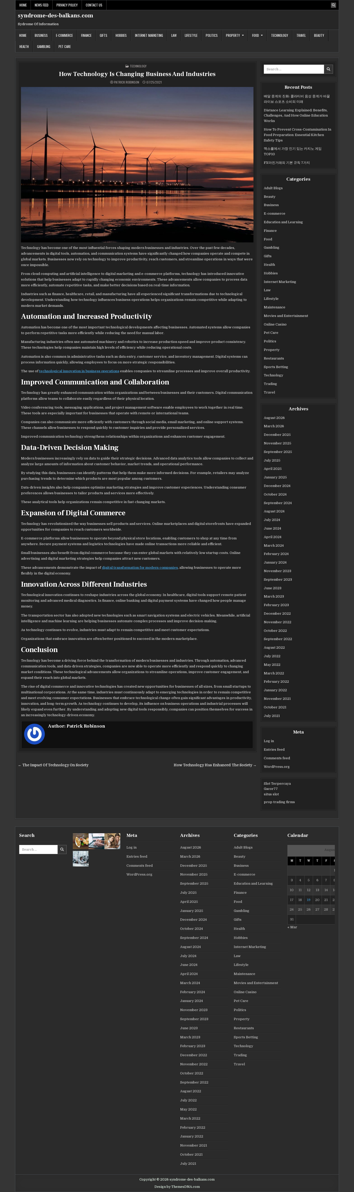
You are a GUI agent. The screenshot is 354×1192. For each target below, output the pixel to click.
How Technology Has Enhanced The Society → (215, 765)
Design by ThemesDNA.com (177, 1187)
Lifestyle (191, 35)
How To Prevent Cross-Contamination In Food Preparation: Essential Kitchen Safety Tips (297, 134)
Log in (269, 741)
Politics (212, 35)
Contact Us (94, 5)
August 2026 (274, 418)
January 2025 (275, 477)
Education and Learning (283, 222)
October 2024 (275, 494)
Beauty (319, 35)
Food (255, 35)
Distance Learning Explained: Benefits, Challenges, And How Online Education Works (296, 115)
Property (233, 35)
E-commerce (64, 35)
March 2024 (274, 545)
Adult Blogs (273, 188)
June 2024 (272, 528)
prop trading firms (279, 802)
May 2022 (272, 665)
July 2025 (272, 460)
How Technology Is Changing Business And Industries (137, 74)
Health (24, 46)
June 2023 (272, 588)
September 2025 (278, 452)
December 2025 (277, 435)
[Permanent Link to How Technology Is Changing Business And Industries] (137, 164)
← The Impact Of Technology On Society (53, 765)
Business (41, 35)
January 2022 (275, 690)
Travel (301, 35)
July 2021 (272, 716)
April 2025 (273, 469)
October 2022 (275, 631)
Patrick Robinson (126, 82)
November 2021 (277, 699)
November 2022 (277, 622)
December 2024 (277, 486)
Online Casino (275, 324)
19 (308, 900)
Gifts (103, 35)
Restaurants (274, 358)
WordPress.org (277, 767)
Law (173, 35)
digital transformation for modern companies (140, 568)
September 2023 (278, 579)
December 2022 (277, 613)
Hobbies (121, 35)
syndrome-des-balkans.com (55, 15)
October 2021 (275, 707)
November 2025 (277, 443)
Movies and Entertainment (286, 316)
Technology (279, 35)
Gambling (43, 46)
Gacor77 (271, 789)
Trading (270, 384)
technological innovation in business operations (79, 371)
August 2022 (274, 647)
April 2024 (272, 537)
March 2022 (274, 673)
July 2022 (272, 656)
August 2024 (274, 511)
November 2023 (277, 571)
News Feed (41, 5)
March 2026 (274, 426)
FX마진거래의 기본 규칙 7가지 (287, 163)
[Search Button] (333, 5)
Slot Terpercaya (277, 783)
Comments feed (277, 758)
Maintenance (274, 307)
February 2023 (276, 605)
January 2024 (275, 562)
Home (23, 5)
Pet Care (65, 46)
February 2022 (276, 681)
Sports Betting (276, 367)
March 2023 (274, 596)
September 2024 (278, 503)
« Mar (292, 927)
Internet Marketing (149, 35)
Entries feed (274, 749)
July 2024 (272, 520)
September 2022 (278, 639)
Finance (86, 35)
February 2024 (276, 554)
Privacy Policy (67, 5)
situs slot (271, 794)
